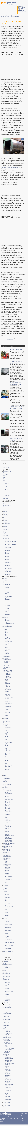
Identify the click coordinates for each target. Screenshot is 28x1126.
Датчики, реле (7, 922)
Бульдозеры (8, 547)
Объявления (21, 10)
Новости (20, 6)
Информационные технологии (7, 466)
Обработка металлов (8, 713)
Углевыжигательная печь (17, 428)
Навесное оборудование (6, 521)
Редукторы (7, 676)
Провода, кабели (7, 937)
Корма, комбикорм (8, 986)
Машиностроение (7, 671)
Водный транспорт (5, 512)
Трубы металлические (9, 883)
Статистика (21, 13)
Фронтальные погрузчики (8, 569)
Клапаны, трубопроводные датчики (9, 876)
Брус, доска (6, 631)
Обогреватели (8, 1033)
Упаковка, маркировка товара (6, 887)
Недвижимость (7, 471)
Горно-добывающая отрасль (6, 584)
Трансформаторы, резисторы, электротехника (9, 944)
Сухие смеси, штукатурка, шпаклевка (8, 1079)
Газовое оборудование (8, 741)
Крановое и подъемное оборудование (6, 665)
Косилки (7, 988)
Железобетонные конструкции (9, 1063)
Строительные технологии (6, 1103)
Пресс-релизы (21, 7)
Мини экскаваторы (8, 561)
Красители (7, 897)
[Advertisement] (14, 67)
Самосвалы (8, 567)
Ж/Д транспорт (5, 518)
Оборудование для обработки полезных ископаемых (8, 613)
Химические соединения (8, 916)
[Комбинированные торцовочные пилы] (5, 394)
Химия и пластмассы (6, 890)
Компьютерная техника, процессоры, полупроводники (9, 927)
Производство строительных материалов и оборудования (6, 852)
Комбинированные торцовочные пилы (15, 383)
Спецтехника (6, 540)
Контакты (23, 1117)
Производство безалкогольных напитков (9, 813)
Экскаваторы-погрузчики (8, 573)
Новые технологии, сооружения (6, 1022)
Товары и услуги (22, 11)
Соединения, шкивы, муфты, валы (8, 680)
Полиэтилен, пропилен (8, 904)
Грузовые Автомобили (6, 515)
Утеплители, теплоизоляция (9, 1083)
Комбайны (5, 969)
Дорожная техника (7, 552)
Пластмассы (8, 902)
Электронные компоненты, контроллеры (8, 948)
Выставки (20, 8)
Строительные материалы (6, 1053)
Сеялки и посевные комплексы (7, 998)
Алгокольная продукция (8, 791)
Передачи (7, 673)
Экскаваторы (8, 571)
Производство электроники (8, 940)
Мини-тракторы (5, 971)
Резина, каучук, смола (7, 911)
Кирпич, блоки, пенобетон (7, 1067)
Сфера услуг (4, 479)
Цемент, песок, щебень (7, 1093)
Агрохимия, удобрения (6, 962)
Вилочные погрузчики (7, 549)
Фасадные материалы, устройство (8, 1087)
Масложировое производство (9, 800)
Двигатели (5, 617)
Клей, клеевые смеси (7, 894)
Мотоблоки (8, 990)
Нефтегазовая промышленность (7, 723)
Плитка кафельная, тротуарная (8, 1073)
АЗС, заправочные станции (8, 727)
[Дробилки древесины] (5, 354)
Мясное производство (8, 806)
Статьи (20, 9)
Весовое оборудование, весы (7, 580)
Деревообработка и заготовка (13, 15)
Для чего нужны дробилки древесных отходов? (17, 407)
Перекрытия (8, 1070)
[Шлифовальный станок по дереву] (5, 449)
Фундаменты (8, 1090)
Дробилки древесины (16, 349)
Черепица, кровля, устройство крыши (8, 1098)
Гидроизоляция (9, 1058)
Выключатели (8, 920)
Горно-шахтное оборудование (8, 595)
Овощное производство (8, 809)
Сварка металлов (7, 716)
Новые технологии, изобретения (6, 777)
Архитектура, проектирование (7, 1006)
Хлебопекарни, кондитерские (8, 840)
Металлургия (6, 683)
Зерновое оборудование (8, 983)
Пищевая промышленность (7, 788)
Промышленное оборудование (7, 857)
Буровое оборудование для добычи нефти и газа (8, 735)
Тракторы (5, 1002)
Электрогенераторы (8, 951)
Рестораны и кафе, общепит (7, 493)
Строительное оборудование (6, 1041)
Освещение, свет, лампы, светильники (8, 933)
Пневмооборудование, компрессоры (9, 843)
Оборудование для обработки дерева (10, 16)
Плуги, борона (7, 993)
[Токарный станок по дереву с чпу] (5, 371)
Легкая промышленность (7, 669)
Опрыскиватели (9, 991)
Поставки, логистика (5, 473)
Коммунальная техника (8, 555)
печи (18, 93)
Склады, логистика (5, 860)
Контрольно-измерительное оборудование (7, 659)
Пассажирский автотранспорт (7, 524)
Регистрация (24, 1113)
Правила (23, 1115)
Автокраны (7, 546)
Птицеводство (6, 973)
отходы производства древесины (11, 167)
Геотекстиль (8, 1057)
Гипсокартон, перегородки (8, 1060)
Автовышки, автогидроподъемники (10, 543)
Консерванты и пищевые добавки (8, 796)
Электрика (5, 918)
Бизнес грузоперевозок (7, 504)
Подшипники (8, 674)
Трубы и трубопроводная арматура (7, 864)
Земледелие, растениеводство (7, 966)
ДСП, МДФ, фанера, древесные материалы (7, 637)
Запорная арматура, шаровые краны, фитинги (7, 870)
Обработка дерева (8, 649)
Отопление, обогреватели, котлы (6, 1027)
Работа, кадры (5, 476)
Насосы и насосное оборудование (6, 720)
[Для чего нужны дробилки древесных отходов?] (5, 416)
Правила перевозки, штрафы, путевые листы (6, 529)
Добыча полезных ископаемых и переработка (8, 601)
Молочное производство (8, 803)
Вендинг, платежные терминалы (8, 483)
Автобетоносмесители (11, 541)
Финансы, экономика (5, 497)
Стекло (6, 914)
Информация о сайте (24, 1119)
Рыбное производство (8, 837)
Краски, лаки (7, 899)
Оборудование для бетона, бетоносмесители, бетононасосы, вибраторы (9, 1047)
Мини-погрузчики (7, 564)
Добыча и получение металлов (7, 693)
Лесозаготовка (8, 641)
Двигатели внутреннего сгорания (8, 620)
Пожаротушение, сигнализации (7, 1038)
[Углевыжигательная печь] (5, 432)
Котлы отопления (7, 1030)
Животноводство (7, 964)
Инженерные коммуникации (6, 1018)
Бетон (6, 1055)
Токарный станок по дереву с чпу (16, 362)
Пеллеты (7, 652)
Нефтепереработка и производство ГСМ (10, 752)
